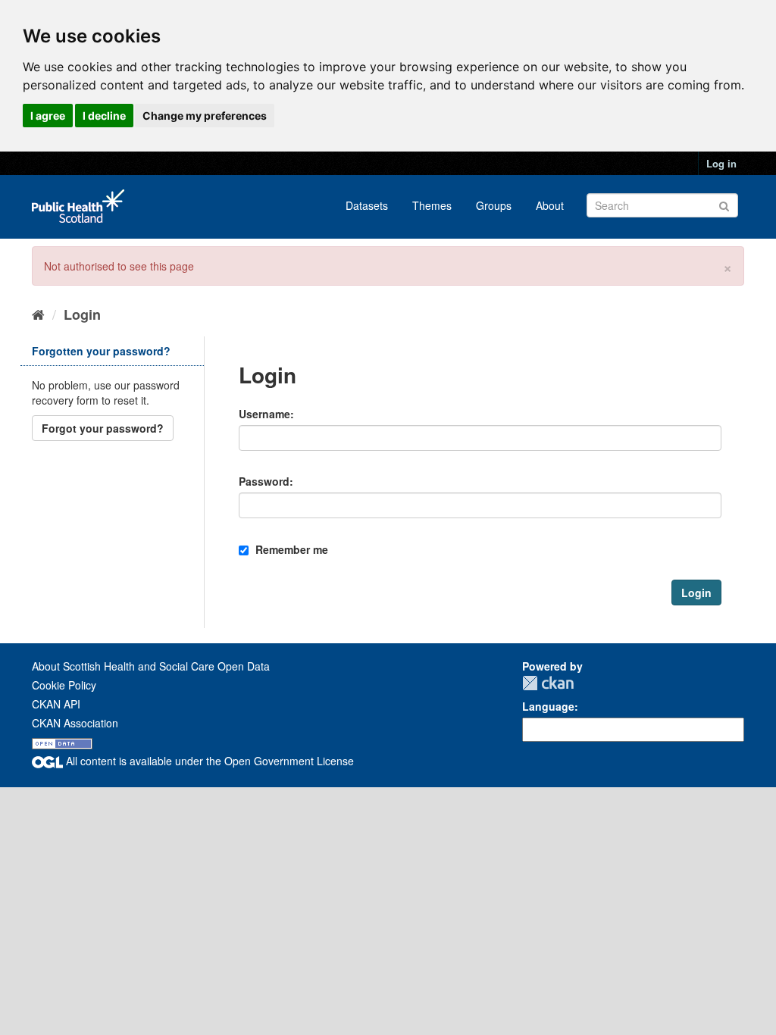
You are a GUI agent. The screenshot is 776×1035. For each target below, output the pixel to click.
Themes (432, 205)
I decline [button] (104, 115)
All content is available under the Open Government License (208, 760)
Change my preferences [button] (204, 115)
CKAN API (56, 703)
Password (264, 481)
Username (264, 413)
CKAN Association (75, 722)
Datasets (367, 205)
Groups (494, 205)
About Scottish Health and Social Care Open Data (151, 666)
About (550, 205)
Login (82, 314)
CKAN (548, 683)
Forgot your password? (103, 428)
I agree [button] (47, 115)
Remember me (290, 549)
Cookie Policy (64, 685)
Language (548, 706)
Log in (721, 163)
